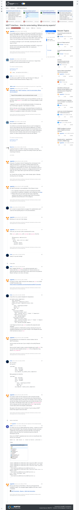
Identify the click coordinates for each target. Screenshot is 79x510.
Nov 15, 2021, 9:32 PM (22, 229)
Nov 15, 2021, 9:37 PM (20, 254)
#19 (42, 425)
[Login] (77, 1)
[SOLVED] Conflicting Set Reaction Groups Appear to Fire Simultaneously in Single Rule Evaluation (64, 90)
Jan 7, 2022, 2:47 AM (22, 483)
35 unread (49, 50)
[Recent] (1, 4)
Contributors (68, 506)
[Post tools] (41, 55)
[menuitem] (77, 1)
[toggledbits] (58, 74)
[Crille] (58, 64)
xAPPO (11, 425)
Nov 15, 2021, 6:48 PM (22, 186)
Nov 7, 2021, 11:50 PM (22, 31)
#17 (42, 360)
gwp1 (60, 105)
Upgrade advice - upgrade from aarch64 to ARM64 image (64, 140)
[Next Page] (72, 17)
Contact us (68, 508)
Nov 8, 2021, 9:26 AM (20, 76)
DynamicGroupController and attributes (15, 11)
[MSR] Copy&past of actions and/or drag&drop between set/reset (64, 130)
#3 (42, 76)
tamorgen (61, 44)
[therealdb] (58, 36)
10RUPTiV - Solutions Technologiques (56, 508)
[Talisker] (58, 143)
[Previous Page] (7, 17)
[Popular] (1, 9)
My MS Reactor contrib (14, 68)
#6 (42, 147)
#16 (42, 337)
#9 (42, 207)
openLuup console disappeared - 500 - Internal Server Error (65, 112)
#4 (42, 88)
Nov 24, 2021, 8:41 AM (20, 266)
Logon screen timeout (62, 120)
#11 (42, 229)
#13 (42, 266)
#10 (42, 217)
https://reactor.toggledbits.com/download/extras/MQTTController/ (25, 284)
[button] (1, 509)
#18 (42, 394)
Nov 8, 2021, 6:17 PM (22, 121)
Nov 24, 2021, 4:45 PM (20, 294)
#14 (42, 279)
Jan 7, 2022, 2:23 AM (21, 425)
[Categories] (1, 1)
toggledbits (12, 31)
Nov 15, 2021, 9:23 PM (20, 207)
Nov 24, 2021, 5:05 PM (22, 337)
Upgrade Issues (61, 80)
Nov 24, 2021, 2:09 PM (22, 279)
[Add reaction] (35, 55)
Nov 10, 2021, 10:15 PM (22, 161)
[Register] (77, 4)
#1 (42, 31)
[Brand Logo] (13, 3)
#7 (42, 161)
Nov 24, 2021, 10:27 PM (22, 394)
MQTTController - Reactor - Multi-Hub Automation (23, 491)
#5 (42, 121)
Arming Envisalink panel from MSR (49, 11)
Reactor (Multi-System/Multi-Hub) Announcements (64, 71)
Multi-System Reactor (12, 21)
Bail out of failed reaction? (29, 11)
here (41, 192)
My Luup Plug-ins (13, 69)
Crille (11, 76)
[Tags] (1, 6)
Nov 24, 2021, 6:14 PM (20, 360)
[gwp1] (58, 94)
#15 (42, 294)
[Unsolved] (1, 11)
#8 (42, 186)
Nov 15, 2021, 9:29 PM (22, 217)
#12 (42, 254)
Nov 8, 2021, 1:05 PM (22, 88)
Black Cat (12, 147)
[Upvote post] (37, 55)
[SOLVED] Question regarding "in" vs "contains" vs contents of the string (65, 102)
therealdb (13, 86)
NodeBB (62, 506)
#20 (42, 483)
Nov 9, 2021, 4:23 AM (22, 147)
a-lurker (61, 114)
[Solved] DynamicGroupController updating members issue (63, 61)
